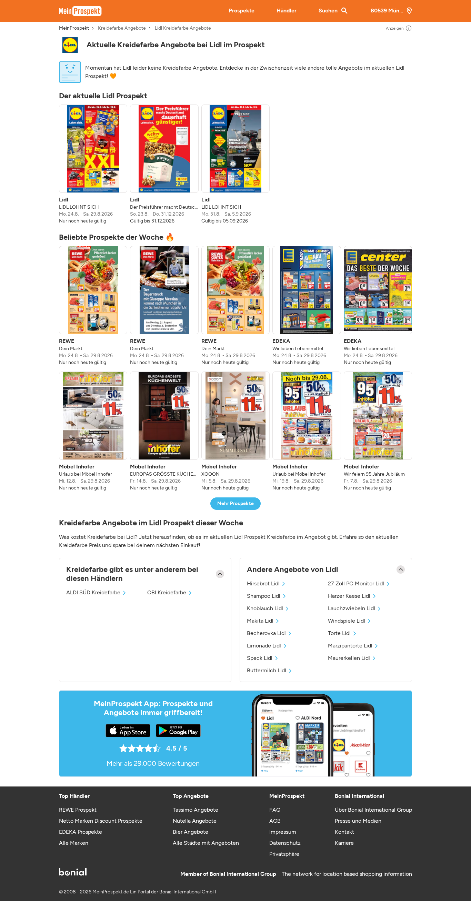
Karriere (344, 843)
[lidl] (70, 45)
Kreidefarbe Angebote (122, 28)
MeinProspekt (74, 28)
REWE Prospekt (78, 809)
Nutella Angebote (195, 821)
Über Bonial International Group (373, 809)
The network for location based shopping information (347, 874)
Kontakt (344, 832)
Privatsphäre (284, 854)
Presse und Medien (358, 821)
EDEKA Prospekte (80, 832)
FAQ (274, 809)
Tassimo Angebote (195, 809)
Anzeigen (395, 28)
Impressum (282, 832)
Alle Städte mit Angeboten (206, 843)
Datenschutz (285, 843)
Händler (287, 10)
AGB (275, 821)
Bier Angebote (190, 832)
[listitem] (93, 165)
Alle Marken (73, 843)
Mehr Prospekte (235, 503)
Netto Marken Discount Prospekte (100, 821)
